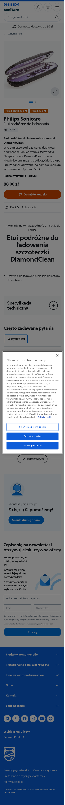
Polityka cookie (44, 417)
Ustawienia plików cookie (31, 427)
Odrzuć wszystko (31, 436)
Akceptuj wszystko (31, 445)
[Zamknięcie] (56, 355)
